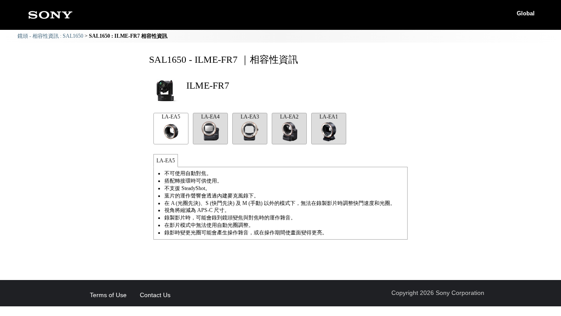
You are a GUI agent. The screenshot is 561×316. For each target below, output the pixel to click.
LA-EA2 (289, 117)
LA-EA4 (210, 117)
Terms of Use (108, 295)
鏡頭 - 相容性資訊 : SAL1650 (50, 36)
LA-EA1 (329, 117)
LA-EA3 (250, 117)
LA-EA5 (171, 117)
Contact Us (155, 295)
